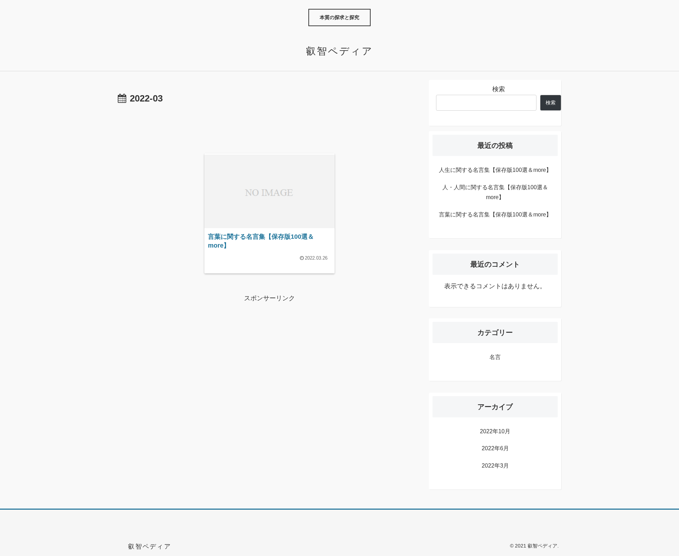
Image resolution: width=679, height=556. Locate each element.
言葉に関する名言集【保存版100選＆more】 (495, 215)
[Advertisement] (269, 126)
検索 (498, 89)
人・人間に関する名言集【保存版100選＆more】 (495, 192)
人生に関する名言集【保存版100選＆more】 (495, 170)
